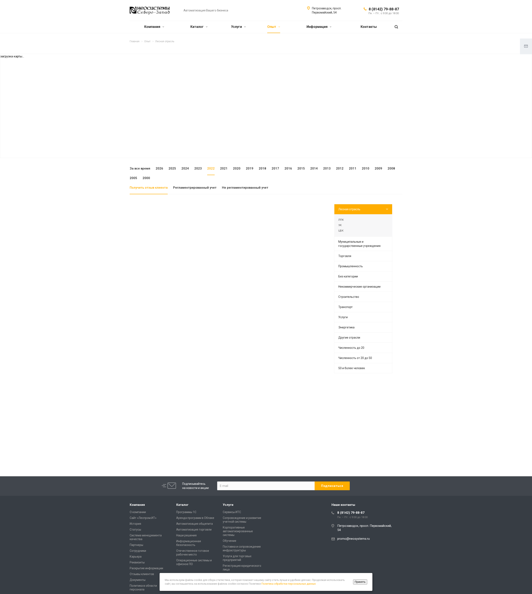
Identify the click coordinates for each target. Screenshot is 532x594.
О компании (138, 512)
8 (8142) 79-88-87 (384, 9)
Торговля (344, 256)
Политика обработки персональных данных (288, 583)
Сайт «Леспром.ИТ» (143, 518)
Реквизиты (137, 562)
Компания (152, 27)
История (135, 523)
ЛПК (341, 219)
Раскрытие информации (146, 568)
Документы (137, 580)
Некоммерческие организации (359, 286)
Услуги (237, 27)
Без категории (348, 276)
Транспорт (345, 307)
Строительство (348, 296)
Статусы (135, 529)
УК (340, 225)
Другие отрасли (349, 337)
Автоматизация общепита (194, 523)
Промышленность (350, 266)
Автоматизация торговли (194, 529)
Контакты (369, 27)
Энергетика (346, 327)
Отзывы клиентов (142, 574)
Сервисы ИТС (232, 512)
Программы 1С (186, 512)
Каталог (197, 27)
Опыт (272, 27)
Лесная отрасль (349, 209)
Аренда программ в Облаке (195, 518)
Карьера (136, 556)
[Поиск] (396, 27)
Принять (360, 581)
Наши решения (186, 535)
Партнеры (136, 545)
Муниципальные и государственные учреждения (359, 244)
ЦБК (341, 230)
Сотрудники (138, 550)
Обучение (229, 540)
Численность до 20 (351, 347)
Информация (317, 27)
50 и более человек (351, 368)
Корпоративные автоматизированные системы (238, 531)
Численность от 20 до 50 (355, 358)
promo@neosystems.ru (353, 539)
